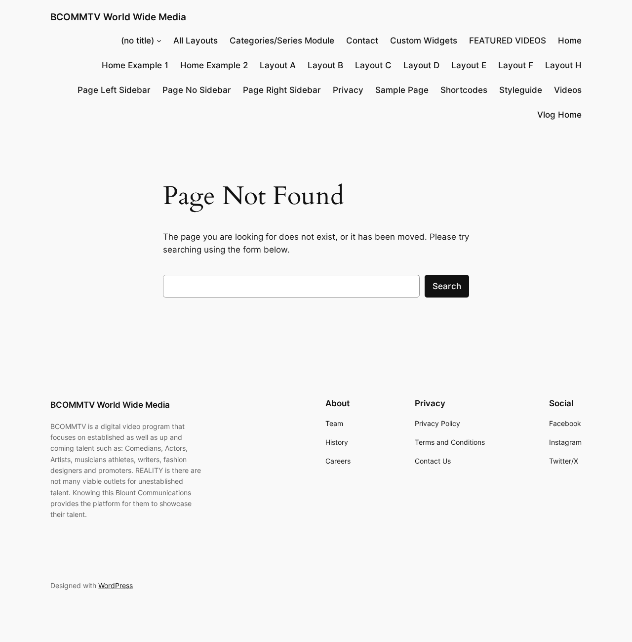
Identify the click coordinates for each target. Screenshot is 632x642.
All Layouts (195, 40)
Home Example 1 (135, 65)
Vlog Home (559, 115)
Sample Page (402, 90)
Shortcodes (463, 90)
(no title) (137, 40)
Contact (362, 40)
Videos (568, 90)
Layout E (468, 65)
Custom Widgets (423, 40)
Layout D (421, 65)
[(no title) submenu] (159, 40)
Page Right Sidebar (282, 90)
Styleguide (520, 90)
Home (570, 40)
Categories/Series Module (282, 40)
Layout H (563, 65)
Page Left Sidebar (114, 90)
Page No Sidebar (196, 90)
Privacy (348, 90)
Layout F (515, 65)
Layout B (325, 65)
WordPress (115, 585)
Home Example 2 (214, 65)
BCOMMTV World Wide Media (118, 17)
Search (447, 286)
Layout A (278, 65)
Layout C (373, 65)
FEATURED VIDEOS (507, 40)
